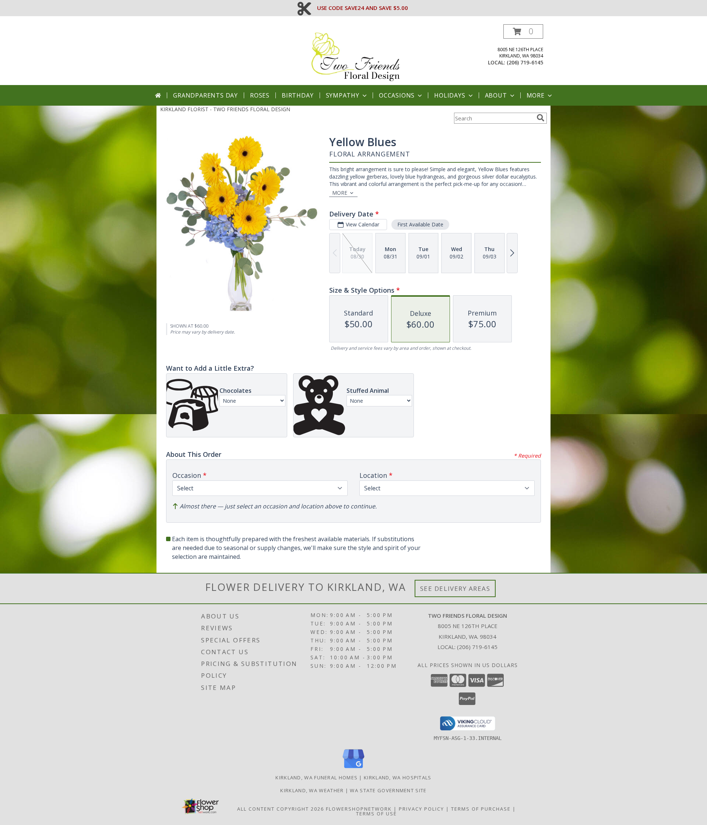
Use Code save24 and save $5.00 (362, 7)
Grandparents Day (205, 95)
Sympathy (342, 95)
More (536, 95)
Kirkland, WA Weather (312, 790)
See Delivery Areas (455, 588)
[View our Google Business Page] (353, 768)
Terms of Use (376, 813)
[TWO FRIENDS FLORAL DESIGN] (356, 54)
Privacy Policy (421, 808)
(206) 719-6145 (525, 62)
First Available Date (420, 224)
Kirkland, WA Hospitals (398, 777)
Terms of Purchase (481, 808)
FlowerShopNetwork (359, 808)
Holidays (449, 95)
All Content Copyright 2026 (280, 808)
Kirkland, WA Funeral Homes (316, 777)
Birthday (297, 95)
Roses (260, 95)
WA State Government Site (388, 790)
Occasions (397, 95)
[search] (540, 118)
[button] (523, 31)
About (496, 95)
